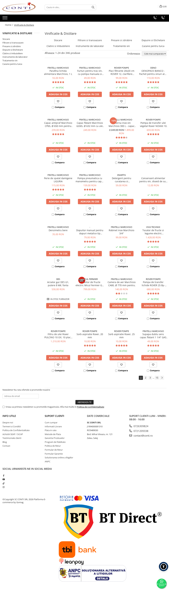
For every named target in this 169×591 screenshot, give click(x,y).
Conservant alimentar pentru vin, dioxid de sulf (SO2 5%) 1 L (153, 180)
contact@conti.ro (143, 435)
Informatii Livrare (53, 426)
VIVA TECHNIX (153, 227)
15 (157, 377)
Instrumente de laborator (15, 56)
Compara (60, 107)
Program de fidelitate (55, 441)
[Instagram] (3, 487)
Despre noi (7, 422)
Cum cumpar (51, 422)
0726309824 (140, 426)
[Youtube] (3, 479)
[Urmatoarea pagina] (162, 378)
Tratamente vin (9, 60)
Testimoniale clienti (11, 438)
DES (58, 279)
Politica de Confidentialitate (90, 406)
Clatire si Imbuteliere (12, 53)
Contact (6, 445)
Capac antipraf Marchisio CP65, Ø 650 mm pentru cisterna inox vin (58, 124)
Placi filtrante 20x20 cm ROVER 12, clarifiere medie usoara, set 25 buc (121, 72)
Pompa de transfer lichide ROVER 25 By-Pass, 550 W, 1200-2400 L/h (153, 284)
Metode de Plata (53, 434)
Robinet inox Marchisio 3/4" (121, 232)
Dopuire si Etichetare (12, 49)
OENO (153, 67)
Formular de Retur (54, 449)
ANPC (47, 461)
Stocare (6, 39)
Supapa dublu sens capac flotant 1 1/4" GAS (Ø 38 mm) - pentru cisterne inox (153, 336)
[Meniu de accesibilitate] (163, 566)
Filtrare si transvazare (12, 42)
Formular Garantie (54, 453)
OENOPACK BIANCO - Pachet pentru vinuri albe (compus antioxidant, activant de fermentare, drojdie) (153, 72)
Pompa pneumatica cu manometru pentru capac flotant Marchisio (90, 180)
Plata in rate (50, 430)
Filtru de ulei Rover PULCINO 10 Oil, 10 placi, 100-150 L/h (58, 336)
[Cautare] (93, 7)
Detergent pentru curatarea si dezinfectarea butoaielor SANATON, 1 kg (121, 180)
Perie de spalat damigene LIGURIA (58, 180)
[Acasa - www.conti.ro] (18, 7)
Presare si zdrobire (11, 46)
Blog (4, 441)
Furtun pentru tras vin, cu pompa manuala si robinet (89, 72)
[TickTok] (3, 483)
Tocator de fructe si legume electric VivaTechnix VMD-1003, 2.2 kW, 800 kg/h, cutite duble (153, 232)
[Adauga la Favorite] (58, 101)
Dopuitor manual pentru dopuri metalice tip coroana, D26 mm (89, 232)
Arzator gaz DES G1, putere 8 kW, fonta (58, 284)
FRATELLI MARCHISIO (58, 67)
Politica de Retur (53, 445)
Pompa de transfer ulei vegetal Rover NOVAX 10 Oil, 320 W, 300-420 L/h (153, 124)
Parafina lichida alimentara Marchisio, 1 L (58, 72)
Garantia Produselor (55, 438)
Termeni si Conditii (11, 426)
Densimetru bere (58, 230)
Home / (9, 24)
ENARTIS (121, 174)
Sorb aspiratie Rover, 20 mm (90, 336)
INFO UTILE (9, 416)
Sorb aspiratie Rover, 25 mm (121, 336)
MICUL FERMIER (90, 279)
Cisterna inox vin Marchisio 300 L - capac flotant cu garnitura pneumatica (122, 124)
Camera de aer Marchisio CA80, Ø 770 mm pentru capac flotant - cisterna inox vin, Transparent (121, 284)
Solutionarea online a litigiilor (59, 457)
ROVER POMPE (121, 67)
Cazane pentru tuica (12, 63)
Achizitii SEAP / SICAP (12, 434)
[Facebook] (3, 475)
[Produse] (5, 18)
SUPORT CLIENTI (54, 416)
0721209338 (140, 431)
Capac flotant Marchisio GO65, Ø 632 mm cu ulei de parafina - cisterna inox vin (89, 124)
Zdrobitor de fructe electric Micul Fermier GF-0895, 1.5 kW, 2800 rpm (90, 284)
